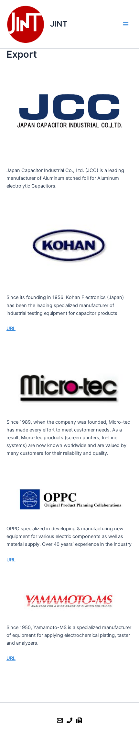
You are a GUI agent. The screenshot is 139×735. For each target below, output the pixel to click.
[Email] (60, 720)
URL (11, 328)
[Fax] (79, 720)
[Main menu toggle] (126, 24)
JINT (59, 24)
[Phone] (69, 720)
